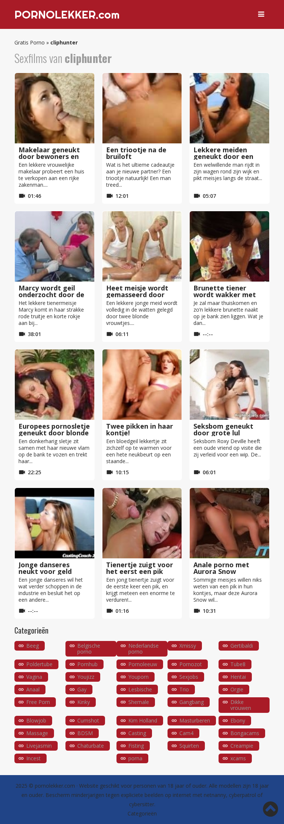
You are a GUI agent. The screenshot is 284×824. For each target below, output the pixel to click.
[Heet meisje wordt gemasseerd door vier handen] (142, 246)
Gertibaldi (241, 645)
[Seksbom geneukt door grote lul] (229, 384)
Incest (33, 758)
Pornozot (190, 664)
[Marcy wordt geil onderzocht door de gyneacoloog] (54, 246)
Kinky (83, 701)
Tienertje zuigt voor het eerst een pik (139, 568)
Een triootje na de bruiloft (136, 153)
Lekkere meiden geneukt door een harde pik (223, 156)
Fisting (136, 745)
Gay (82, 689)
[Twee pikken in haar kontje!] (142, 384)
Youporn (138, 676)
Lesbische (140, 689)
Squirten (189, 745)
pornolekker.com (55, 785)
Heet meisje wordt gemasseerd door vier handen (137, 294)
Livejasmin (39, 745)
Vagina (34, 676)
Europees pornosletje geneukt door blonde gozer (54, 433)
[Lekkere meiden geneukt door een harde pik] (229, 108)
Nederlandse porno (143, 648)
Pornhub (87, 664)
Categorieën (142, 813)
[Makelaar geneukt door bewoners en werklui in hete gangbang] (54, 108)
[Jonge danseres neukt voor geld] (54, 523)
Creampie (241, 745)
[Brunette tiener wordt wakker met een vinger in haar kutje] (229, 246)
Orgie (236, 689)
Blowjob (36, 720)
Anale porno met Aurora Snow (221, 568)
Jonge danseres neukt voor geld (45, 568)
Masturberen (194, 720)
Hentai (238, 676)
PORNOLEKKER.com (66, 14)
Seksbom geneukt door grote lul (223, 429)
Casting (137, 733)
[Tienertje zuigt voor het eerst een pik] (142, 523)
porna (135, 758)
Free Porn (38, 701)
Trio (184, 689)
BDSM (85, 733)
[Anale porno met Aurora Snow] (229, 523)
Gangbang (191, 701)
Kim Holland (142, 720)
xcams (238, 758)
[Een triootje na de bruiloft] (142, 108)
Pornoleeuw (142, 664)
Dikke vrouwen (240, 704)
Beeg (32, 645)
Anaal (33, 689)
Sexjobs (188, 676)
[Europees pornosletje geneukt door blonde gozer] (54, 384)
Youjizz (85, 676)
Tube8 (238, 664)
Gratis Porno (29, 42)
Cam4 (186, 733)
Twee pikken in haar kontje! (139, 429)
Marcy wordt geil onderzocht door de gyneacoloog (51, 294)
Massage (37, 733)
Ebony (237, 720)
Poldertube (39, 664)
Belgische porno (88, 648)
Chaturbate (90, 745)
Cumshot (88, 720)
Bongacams (244, 733)
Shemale (138, 701)
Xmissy (187, 645)
